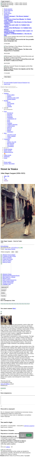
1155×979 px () (17, 247)
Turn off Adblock (5, 384)
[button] (8, 9)
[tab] (6, 176)
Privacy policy (20, 455)
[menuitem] (28, 82)
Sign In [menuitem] (6, 84)
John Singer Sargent (10, 249)
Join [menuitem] (9, 84)
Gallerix (8, 447)
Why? (14, 308)
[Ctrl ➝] (6, 274)
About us (9, 454)
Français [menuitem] (20, 82)
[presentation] (19, 182)
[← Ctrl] (6, 262)
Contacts (14, 454)
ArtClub (8, 108)
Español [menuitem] (15, 82)
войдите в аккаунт (29, 425)
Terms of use (12, 455)
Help (2, 454)
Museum (7, 90)
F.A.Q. (5, 454)
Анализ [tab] (6, 180)
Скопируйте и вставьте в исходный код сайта (13, 437)
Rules (7, 455)
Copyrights (27, 455)
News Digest (7, 76)
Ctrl (13, 252)
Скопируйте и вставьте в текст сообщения (12, 442)
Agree (28, 435)
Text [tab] (5, 179)
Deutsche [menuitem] (24, 82)
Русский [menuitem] (6, 82)
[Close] (16, 87)
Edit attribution (4, 246)
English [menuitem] (11, 82)
